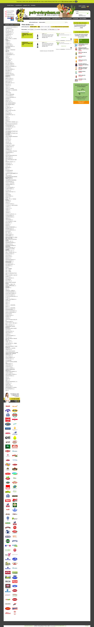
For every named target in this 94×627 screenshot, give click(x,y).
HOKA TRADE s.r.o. (9, 158)
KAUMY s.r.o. (8, 197)
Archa (87, 625)
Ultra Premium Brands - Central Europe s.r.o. (11, 347)
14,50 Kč (80, 72)
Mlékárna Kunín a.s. (9, 244)
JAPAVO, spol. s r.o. (9, 178)
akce (81, 39)
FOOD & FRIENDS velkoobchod (11, 136)
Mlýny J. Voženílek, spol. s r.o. (11, 252)
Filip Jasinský (8, 129)
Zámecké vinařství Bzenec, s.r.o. (11, 381)
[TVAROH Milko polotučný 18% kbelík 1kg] (76, 45)
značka (11, 24)
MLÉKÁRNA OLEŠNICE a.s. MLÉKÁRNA (11, 246)
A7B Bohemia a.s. (9, 28)
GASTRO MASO (9, 143)
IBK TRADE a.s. (8, 167)
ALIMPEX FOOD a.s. (9, 44)
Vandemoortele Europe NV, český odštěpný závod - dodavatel (12, 353)
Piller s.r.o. (7, 289)
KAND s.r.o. (8, 193)
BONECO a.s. (8, 76)
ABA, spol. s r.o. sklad (9, 29)
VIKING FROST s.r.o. (9, 365)
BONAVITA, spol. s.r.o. (10, 73)
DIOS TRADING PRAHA (10, 104)
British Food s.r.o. (9, 81)
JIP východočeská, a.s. (10, 181)
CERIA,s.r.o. (8, 91)
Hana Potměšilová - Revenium (11, 151)
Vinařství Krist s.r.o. (9, 366)
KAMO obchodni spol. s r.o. (11, 191)
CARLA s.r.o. (8, 87)
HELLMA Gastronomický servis (11, 155)
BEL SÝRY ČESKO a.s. (10, 63)
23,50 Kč (80, 80)
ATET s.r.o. (7, 51)
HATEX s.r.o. (8, 153)
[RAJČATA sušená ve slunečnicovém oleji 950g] (76, 64)
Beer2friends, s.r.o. (9, 61)
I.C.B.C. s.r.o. (8, 166)
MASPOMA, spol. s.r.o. (10, 228)
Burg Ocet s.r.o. (8, 84)
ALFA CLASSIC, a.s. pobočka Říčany (11, 39)
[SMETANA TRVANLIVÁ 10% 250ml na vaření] (76, 68)
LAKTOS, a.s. (8, 211)
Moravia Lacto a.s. (9, 256)
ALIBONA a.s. (8, 40)
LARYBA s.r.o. (8, 212)
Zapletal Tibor (8, 384)
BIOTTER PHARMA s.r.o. (10, 69)
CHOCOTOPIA (8, 92)
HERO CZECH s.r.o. (9, 156)
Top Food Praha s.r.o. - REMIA (11, 343)
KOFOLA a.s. (8, 202)
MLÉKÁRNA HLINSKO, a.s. (11, 242)
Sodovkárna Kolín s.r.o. (10, 331)
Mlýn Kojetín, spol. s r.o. (10, 250)
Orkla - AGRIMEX (9, 268)
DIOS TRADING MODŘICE (11, 103)
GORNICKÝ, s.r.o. (9, 148)
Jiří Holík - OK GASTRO (10, 183)
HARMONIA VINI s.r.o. (10, 152)
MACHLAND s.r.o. (9, 222)
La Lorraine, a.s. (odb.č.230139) (11, 205)
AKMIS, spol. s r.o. (9, 37)
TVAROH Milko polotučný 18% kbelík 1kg (83, 45)
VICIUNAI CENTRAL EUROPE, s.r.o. (11, 362)
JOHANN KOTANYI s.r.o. (10, 184)
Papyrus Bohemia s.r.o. (10, 277)
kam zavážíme (83, 18)
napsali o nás (26, 5)
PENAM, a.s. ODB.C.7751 (10, 284)
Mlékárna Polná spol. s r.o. (10, 247)
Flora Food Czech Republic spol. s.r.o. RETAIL (12, 134)
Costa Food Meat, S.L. (10, 95)
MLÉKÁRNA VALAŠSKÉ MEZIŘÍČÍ (10, 249)
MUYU (46, 33)
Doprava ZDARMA (10, 11)
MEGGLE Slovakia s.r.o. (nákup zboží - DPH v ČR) (11, 238)
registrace (80, 14)
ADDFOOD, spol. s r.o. (10, 32)
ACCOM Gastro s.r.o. (9, 31)
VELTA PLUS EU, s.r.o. (10, 358)
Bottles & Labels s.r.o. (9, 78)
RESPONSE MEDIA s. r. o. (10, 309)
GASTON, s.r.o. (8, 142)
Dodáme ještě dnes (10, 14)
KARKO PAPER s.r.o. (9, 196)
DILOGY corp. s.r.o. (9, 101)
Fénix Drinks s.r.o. (9, 128)
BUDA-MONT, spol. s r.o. (10, 82)
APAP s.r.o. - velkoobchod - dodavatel (11, 50)
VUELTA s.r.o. (8, 378)
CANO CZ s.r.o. (8, 85)
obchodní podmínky (67, 18)
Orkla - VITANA (8, 271)
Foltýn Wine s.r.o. (9, 135)
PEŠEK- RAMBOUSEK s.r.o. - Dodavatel (11, 286)
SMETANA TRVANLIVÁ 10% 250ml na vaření (82, 68)
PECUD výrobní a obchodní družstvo (11, 283)
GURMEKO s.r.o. (9, 149)
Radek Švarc (8, 300)
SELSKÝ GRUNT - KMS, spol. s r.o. (11, 323)
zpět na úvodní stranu (33, 22)
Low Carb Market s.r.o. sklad (11, 221)
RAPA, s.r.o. (8, 303)
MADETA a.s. (8, 225)
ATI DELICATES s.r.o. (9, 53)
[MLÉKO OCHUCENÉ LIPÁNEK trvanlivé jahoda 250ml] (76, 49)
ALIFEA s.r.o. (8, 42)
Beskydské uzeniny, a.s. (10, 64)
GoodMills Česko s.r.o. (10, 146)
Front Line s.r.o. (8, 139)
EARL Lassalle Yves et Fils (10, 110)
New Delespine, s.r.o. (9, 262)
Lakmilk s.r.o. (8, 209)
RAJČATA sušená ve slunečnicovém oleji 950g (83, 64)
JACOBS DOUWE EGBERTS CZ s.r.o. (12, 174)
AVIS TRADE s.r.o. (9, 59)
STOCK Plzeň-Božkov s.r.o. (11, 335)
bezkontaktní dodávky (34, 18)
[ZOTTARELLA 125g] (76, 80)
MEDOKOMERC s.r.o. (10, 235)
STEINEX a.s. (8, 334)
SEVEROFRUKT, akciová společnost (10, 327)
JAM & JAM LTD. (9, 175)
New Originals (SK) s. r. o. (10, 264)
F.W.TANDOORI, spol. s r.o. (10, 126)
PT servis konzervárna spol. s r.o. (12, 296)
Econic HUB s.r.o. (9, 113)
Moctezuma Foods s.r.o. (10, 253)
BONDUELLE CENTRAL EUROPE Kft (10, 75)
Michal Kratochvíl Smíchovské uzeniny (11, 240)
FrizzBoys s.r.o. (8, 137)
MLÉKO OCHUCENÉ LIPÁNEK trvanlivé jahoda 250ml (83, 48)
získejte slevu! (63, 37)
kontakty (33, 5)
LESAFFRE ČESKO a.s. (10, 216)
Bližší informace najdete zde (68, 1)
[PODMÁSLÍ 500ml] (76, 72)
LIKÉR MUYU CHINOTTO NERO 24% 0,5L (27, 43)
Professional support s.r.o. (10, 294)
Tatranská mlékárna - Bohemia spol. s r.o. (11, 339)
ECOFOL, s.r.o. (8, 111)
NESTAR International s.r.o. (11, 259)
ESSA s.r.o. (8, 120)
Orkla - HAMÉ (8, 270)
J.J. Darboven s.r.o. (9, 171)
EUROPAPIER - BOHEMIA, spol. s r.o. (12, 122)
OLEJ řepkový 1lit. (82, 56)
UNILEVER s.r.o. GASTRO (10, 348)
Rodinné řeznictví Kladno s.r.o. (11, 310)
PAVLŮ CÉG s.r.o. (9, 280)
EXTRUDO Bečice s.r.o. (10, 125)
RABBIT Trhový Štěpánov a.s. (11, 299)
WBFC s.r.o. (8, 380)
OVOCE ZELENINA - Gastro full (11, 275)
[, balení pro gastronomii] (60, 26)
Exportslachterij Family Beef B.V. (12, 123)
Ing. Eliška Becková (9, 170)
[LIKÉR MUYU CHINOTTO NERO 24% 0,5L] (37, 47)
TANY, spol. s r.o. (9, 337)
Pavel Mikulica (8, 279)
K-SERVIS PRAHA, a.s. (10, 188)
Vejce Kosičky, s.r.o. (9, 355)
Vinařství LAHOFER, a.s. (10, 368)
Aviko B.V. (7, 57)
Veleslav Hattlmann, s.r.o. (10, 357)
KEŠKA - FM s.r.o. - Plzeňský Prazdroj (11, 199)
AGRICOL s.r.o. (8, 35)
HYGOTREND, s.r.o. (9, 164)
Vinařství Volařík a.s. (9, 372)
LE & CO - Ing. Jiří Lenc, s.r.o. (11, 214)
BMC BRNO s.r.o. (9, 70)
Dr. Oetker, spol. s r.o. (9, 107)
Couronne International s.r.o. (11, 97)
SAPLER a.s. (8, 318)
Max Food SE (8, 231)
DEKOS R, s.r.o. (8, 100)
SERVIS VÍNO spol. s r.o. (10, 324)
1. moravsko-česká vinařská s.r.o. (12, 27)
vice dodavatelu (8, 360)
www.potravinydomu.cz (29, 625)
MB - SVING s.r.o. (9, 232)
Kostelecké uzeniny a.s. (10, 203)
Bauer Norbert (8, 60)
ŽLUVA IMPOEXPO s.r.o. (10, 388)
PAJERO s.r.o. (8, 276)
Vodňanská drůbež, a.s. (10, 375)
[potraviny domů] (21, 15)
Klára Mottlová (8, 200)
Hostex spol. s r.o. (9, 163)
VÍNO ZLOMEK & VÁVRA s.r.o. (11, 374)
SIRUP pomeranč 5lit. (82, 60)
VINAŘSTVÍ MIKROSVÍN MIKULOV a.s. (10, 370)
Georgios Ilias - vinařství (10, 145)
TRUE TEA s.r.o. (8, 344)
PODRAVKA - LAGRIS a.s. (10, 290)
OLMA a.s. (7, 267)
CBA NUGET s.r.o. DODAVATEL (11, 90)
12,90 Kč (80, 50)
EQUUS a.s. (8, 119)
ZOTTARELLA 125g (82, 79)
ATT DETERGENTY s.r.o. (10, 54)
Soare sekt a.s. (8, 329)
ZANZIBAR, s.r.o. (9, 383)
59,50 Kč (80, 53)
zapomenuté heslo (82, 15)
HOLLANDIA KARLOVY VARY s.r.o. (11, 160)
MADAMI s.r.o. (8, 224)
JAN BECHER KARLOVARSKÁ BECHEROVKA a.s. (11, 177)
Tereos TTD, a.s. (9, 340)
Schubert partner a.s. (9, 321)
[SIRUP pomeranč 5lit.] (76, 61)
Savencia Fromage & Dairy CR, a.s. (11, 320)
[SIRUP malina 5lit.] (76, 76)
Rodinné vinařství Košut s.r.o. (11, 312)
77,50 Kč (80, 46)
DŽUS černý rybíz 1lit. (82, 52)
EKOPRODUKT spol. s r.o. (10, 114)
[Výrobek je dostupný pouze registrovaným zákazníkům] (71, 39)
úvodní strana (10, 5)
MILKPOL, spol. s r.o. (9, 241)
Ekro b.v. (7, 116)
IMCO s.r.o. (8, 168)
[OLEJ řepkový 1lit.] (76, 57)
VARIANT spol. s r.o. (9, 354)
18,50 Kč (80, 69)
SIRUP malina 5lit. (81, 75)
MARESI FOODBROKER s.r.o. (11, 227)
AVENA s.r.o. (8, 56)
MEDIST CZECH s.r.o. (10, 234)
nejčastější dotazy (56, 18)
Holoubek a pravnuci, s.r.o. (10, 161)
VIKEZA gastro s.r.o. (9, 363)
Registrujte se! (9, 12)
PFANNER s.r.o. (8, 287)
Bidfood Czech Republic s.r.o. (11, 66)
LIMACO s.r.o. (8, 218)
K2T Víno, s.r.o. (8, 190)
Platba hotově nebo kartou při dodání (10, 16)
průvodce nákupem (45, 18)
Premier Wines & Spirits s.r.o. (11, 293)
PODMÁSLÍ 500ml (81, 71)
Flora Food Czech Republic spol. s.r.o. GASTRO (12, 132)
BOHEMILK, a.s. (8, 72)
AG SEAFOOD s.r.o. (9, 34)
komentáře (75, 18)
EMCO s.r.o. (8, 117)
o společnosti (18, 5)
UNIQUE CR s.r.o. (9, 349)
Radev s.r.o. (8, 302)
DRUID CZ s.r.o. (8, 108)
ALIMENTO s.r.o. (9, 43)
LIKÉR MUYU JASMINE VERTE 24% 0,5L (27, 34)
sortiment (7, 24)
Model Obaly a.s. (9, 255)
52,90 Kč (80, 57)
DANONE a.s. (8, 98)
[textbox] (55, 22)
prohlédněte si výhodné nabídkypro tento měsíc (81, 34)
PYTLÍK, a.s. (8, 297)
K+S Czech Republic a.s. (10, 187)
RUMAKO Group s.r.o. (10, 315)
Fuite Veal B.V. (8, 140)
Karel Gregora (8, 194)
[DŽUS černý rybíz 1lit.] (76, 53)
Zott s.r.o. (7, 390)
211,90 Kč (80, 61)
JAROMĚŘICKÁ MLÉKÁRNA (11, 180)
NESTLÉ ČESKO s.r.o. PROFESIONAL (10, 261)
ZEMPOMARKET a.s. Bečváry (11, 387)
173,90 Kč (80, 65)
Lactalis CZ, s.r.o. (9, 208)
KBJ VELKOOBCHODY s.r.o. (60, 625)
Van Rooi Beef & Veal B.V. (10, 351)
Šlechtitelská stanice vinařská (11, 328)
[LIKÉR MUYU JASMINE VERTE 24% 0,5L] (37, 39)
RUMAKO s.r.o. (8, 316)
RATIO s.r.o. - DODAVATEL (10, 305)
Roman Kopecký (9, 313)
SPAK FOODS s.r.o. (9, 332)
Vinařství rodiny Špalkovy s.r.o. (11, 371)
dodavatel (16, 24)
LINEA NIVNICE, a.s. (9, 219)
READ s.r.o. (8, 306)
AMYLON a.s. (8, 48)
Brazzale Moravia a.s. (10, 79)
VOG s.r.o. (7, 377)
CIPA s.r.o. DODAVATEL (10, 94)
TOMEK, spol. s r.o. (9, 341)
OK (76, 1)
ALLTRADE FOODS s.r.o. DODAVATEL (10, 47)
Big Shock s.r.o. (8, 67)
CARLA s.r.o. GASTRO (10, 88)
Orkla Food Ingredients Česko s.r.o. (11, 274)
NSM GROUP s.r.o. (9, 265)
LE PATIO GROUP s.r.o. (10, 215)
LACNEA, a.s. (8, 206)
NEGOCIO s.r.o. (8, 258)
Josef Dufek (8, 185)
